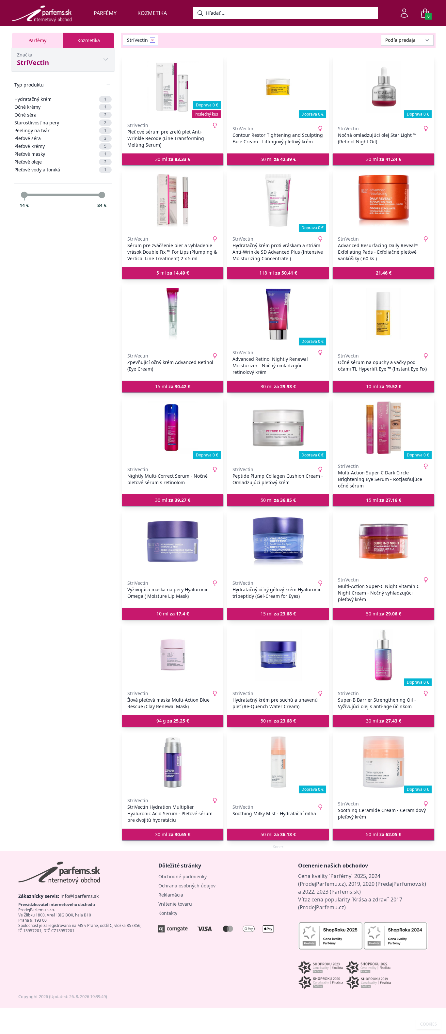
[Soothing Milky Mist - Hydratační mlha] (278, 762)
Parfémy (105, 13)
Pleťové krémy (60, 146)
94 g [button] (172, 721)
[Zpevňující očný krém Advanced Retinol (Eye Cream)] (172, 314)
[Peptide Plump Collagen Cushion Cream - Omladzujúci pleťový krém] (278, 428)
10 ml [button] (383, 386)
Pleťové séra (60, 138)
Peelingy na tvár (60, 130)
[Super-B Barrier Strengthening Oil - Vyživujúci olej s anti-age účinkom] (383, 655)
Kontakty (167, 913)
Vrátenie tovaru (175, 904)
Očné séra (60, 115)
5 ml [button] (172, 273)
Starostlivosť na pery (60, 122)
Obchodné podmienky (182, 876)
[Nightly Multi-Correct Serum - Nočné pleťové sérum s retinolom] (172, 428)
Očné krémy (60, 107)
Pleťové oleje (60, 162)
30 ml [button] (172, 159)
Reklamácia (170, 895)
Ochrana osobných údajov (186, 886)
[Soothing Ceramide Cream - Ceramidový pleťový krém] (383, 762)
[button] (383, 273)
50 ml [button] (278, 159)
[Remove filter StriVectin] (152, 40)
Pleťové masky (60, 154)
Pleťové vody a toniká (60, 170)
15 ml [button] (172, 386)
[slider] (24, 195)
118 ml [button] (278, 273)
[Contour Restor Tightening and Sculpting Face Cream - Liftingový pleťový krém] (278, 87)
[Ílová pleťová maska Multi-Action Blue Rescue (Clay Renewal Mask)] (172, 655)
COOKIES (428, 1024)
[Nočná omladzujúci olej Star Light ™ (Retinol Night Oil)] (383, 87)
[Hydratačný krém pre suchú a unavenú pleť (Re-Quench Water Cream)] (278, 655)
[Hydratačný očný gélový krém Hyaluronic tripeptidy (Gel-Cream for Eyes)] (278, 541)
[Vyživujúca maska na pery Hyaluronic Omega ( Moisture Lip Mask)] (172, 541)
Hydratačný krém (60, 99)
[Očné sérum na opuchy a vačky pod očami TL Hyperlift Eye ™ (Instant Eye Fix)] (383, 314)
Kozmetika (152, 13)
